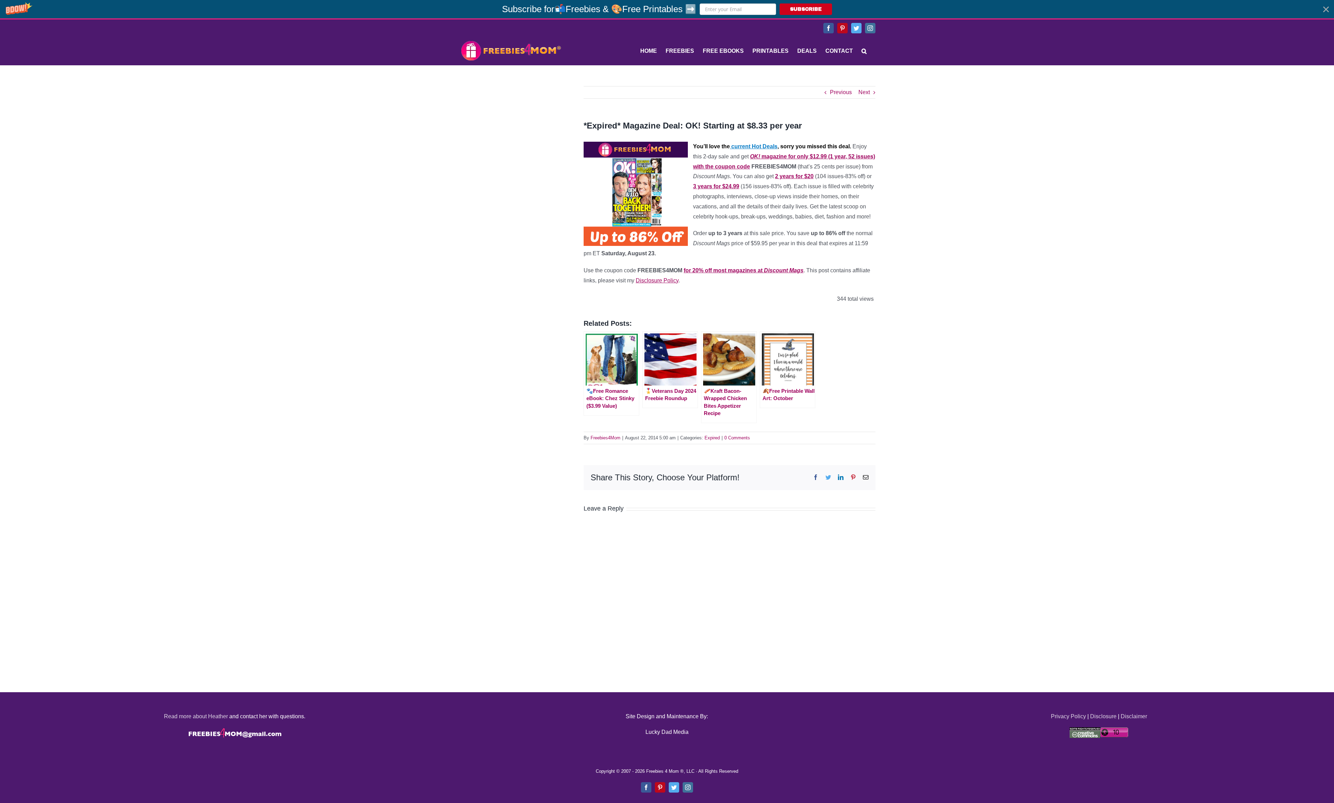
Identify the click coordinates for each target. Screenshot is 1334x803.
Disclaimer (1134, 716)
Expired (712, 437)
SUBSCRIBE (806, 9)
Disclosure (1103, 716)
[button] (667, 9)
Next (864, 92)
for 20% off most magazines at (744, 270)
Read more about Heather (196, 716)
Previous (841, 92)
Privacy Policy (1068, 716)
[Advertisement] (511, 129)
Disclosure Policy (657, 280)
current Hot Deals (753, 146)
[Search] (864, 51)
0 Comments (737, 437)
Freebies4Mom (605, 437)
